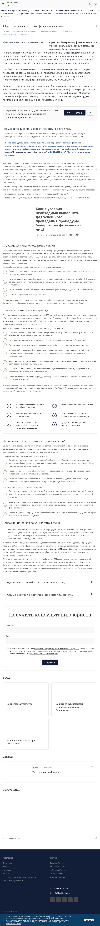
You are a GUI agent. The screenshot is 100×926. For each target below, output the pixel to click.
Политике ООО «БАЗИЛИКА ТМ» (44, 654)
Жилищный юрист (57, 866)
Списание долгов (73, 52)
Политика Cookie (13, 923)
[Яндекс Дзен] (70, 899)
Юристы (72, 562)
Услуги (53, 858)
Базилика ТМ (56, 549)
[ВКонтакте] (52, 899)
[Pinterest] (76, 899)
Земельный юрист (57, 863)
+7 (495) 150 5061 (74, 235)
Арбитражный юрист (58, 870)
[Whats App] (64, 899)
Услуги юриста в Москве (45, 772)
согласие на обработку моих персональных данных (56, 648)
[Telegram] (58, 899)
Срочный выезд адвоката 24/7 (70, 10)
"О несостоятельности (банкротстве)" (29, 152)
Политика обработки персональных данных (20, 877)
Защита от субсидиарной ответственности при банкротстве (69, 706)
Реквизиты (7, 870)
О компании (7, 863)
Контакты (6, 873)
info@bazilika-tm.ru (62, 893)
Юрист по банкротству (19, 703)
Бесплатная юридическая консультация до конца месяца (26, 10)
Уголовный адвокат (57, 877)
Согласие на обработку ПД (13, 881)
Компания (8, 858)
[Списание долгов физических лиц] (23, 42)
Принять (89, 920)
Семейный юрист (56, 873)
